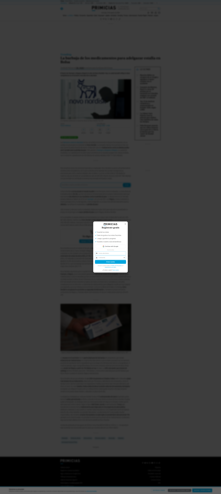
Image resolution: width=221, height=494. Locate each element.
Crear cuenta (110, 262)
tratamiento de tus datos (110, 267)
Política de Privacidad (116, 265)
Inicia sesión (115, 270)
